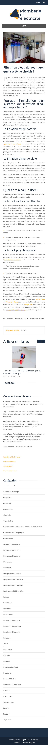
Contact (17, 742)
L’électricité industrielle (23, 446)
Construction (8, 538)
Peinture (6, 661)
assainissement (9, 486)
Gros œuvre (8, 603)
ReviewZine (13, 740)
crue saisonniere (9, 461)
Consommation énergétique (13, 533)
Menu (38, 3)
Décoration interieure (11, 544)
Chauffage (7, 503)
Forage (6, 597)
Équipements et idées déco (13, 591)
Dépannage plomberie (11, 556)
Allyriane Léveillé (37, 318)
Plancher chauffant (10, 667)
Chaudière (7, 497)
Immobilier (7, 609)
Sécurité (6, 708)
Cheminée (7, 515)
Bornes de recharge (11, 492)
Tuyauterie (7, 720)
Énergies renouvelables (12, 574)
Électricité (7, 568)
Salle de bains (8, 702)
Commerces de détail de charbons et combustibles (22, 527)
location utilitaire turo (11, 457)
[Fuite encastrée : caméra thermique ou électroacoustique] (24, 357)
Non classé (7, 650)
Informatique (8, 614)
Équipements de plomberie (13, 585)
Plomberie (19, 318)
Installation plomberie (11, 632)
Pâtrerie (6, 655)
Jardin (5, 644)
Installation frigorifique (12, 626)
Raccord (6, 690)
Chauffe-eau (8, 509)
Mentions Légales (28, 742)
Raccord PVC (8, 696)
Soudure (6, 714)
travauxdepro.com (10, 471)
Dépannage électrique (11, 550)
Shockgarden (8, 466)
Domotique (7, 562)
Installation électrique (11, 620)
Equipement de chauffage (13, 579)
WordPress (35, 740)
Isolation (6, 638)
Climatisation (8, 521)
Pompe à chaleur (9, 679)
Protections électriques (12, 685)
